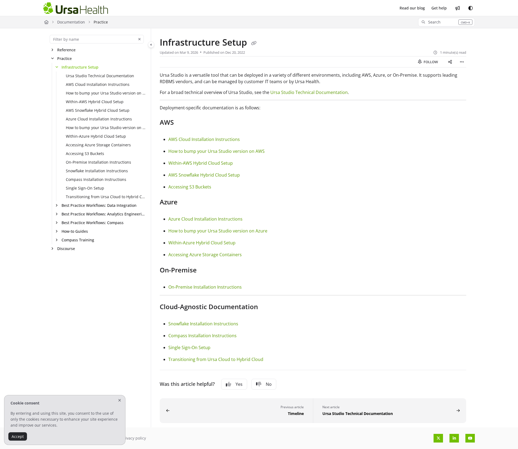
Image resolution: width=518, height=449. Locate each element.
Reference (66, 49)
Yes (239, 384)
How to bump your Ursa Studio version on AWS (105, 93)
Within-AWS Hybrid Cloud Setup (95, 101)
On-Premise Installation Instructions (98, 162)
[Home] (75, 8)
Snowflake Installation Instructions (97, 170)
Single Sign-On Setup (85, 188)
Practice (64, 58)
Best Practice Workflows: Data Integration (99, 205)
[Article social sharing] (450, 62)
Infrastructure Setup (80, 67)
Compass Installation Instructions (96, 179)
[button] (446, 22)
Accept (18, 436)
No (269, 384)
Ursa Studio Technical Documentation (100, 75)
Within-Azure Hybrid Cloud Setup (96, 136)
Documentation (71, 22)
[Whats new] (457, 8)
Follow (430, 61)
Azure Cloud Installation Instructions (99, 118)
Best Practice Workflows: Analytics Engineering (103, 214)
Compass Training (78, 239)
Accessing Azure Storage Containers (98, 144)
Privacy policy (134, 438)
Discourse (66, 248)
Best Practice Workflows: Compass (93, 222)
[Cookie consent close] (119, 400)
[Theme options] (470, 8)
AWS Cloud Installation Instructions (98, 84)
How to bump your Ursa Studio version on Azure (105, 127)
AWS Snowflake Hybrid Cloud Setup (98, 110)
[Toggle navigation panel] (151, 44)
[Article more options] (462, 62)
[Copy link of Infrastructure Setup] (254, 43)
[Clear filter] (139, 39)
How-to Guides (75, 231)
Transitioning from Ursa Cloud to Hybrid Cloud (105, 196)
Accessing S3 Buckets (85, 153)
